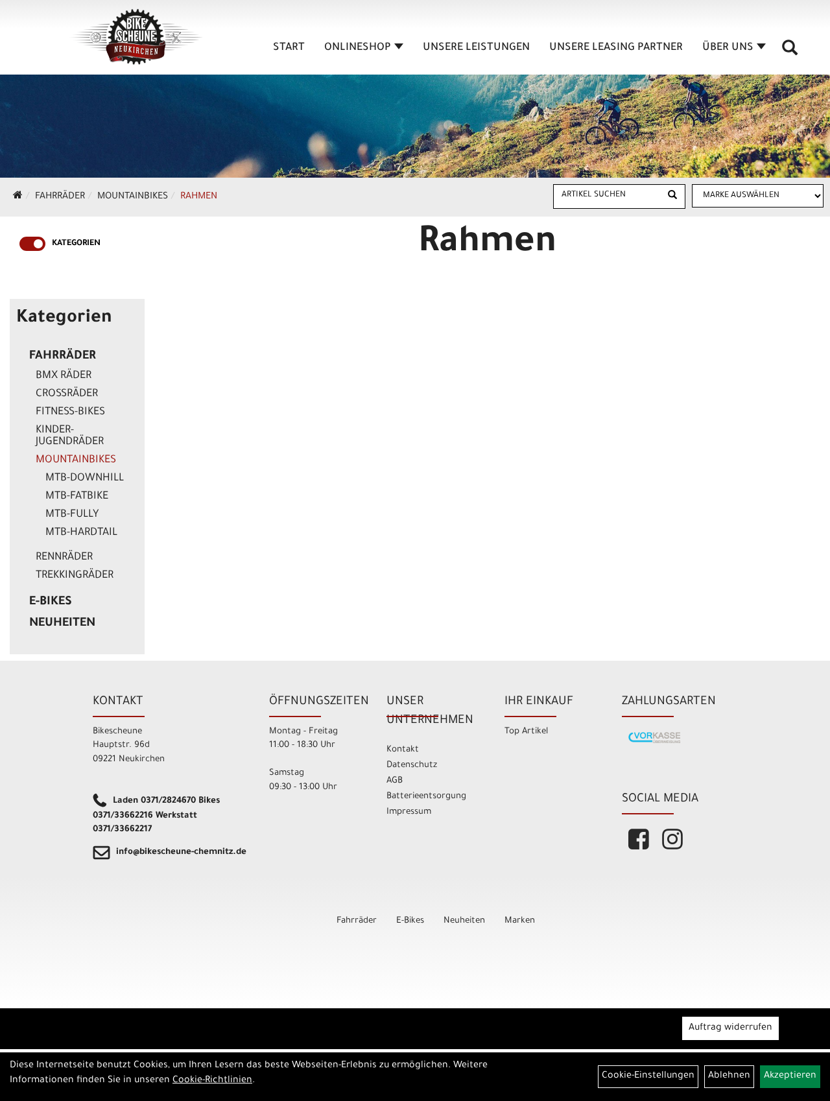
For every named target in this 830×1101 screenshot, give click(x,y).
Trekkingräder (74, 576)
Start (289, 48)
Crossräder (67, 394)
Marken (519, 921)
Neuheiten (62, 623)
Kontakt (402, 750)
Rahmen (198, 197)
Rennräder (64, 557)
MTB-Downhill (84, 478)
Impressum (408, 812)
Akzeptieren (790, 1076)
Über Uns (727, 48)
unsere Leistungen (476, 48)
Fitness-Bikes (70, 412)
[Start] (18, 197)
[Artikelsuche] (790, 52)
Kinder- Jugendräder (70, 436)
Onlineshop (357, 48)
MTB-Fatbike (76, 497)
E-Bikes (50, 602)
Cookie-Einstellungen (648, 1076)
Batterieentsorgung (426, 796)
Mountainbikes (132, 197)
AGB (394, 781)
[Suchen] (672, 196)
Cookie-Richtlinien (212, 1081)
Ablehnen (729, 1076)
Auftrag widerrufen (730, 1028)
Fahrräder (60, 197)
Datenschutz (411, 765)
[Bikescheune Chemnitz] (136, 36)
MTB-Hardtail (81, 533)
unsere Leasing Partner (616, 48)
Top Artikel (526, 732)
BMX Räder (63, 376)
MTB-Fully (72, 515)
